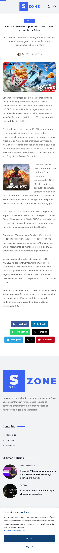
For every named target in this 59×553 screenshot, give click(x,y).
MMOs (29, 20)
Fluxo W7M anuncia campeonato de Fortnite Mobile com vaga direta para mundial (38, 474)
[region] (29, 530)
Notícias (23, 485)
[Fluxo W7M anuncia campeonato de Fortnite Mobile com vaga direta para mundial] (10, 471)
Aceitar (29, 538)
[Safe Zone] (29, 6)
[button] (20, 324)
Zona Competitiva (27, 465)
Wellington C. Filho (34, 54)
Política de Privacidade (14, 530)
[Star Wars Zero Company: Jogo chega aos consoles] (10, 491)
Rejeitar (29, 546)
